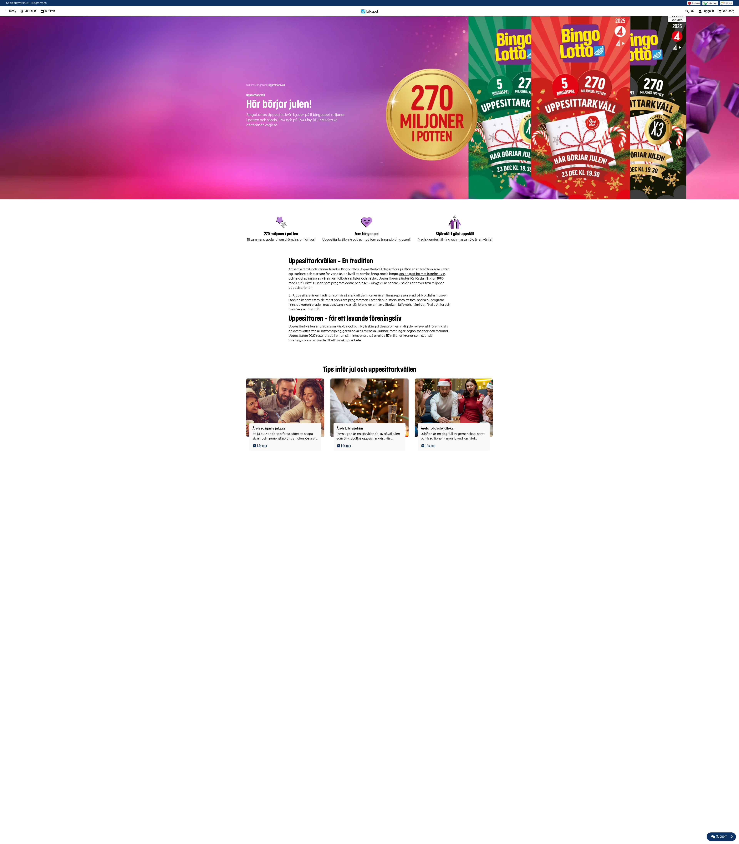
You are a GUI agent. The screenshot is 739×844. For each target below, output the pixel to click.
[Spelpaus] (694, 3)
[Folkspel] (369, 11)
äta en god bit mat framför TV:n (422, 274)
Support (721, 836)
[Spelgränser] (710, 3)
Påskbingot (345, 326)
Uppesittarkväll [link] (276, 85)
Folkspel (250, 85)
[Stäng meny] (731, 836)
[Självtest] (726, 3)
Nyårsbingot (369, 326)
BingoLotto (262, 85)
